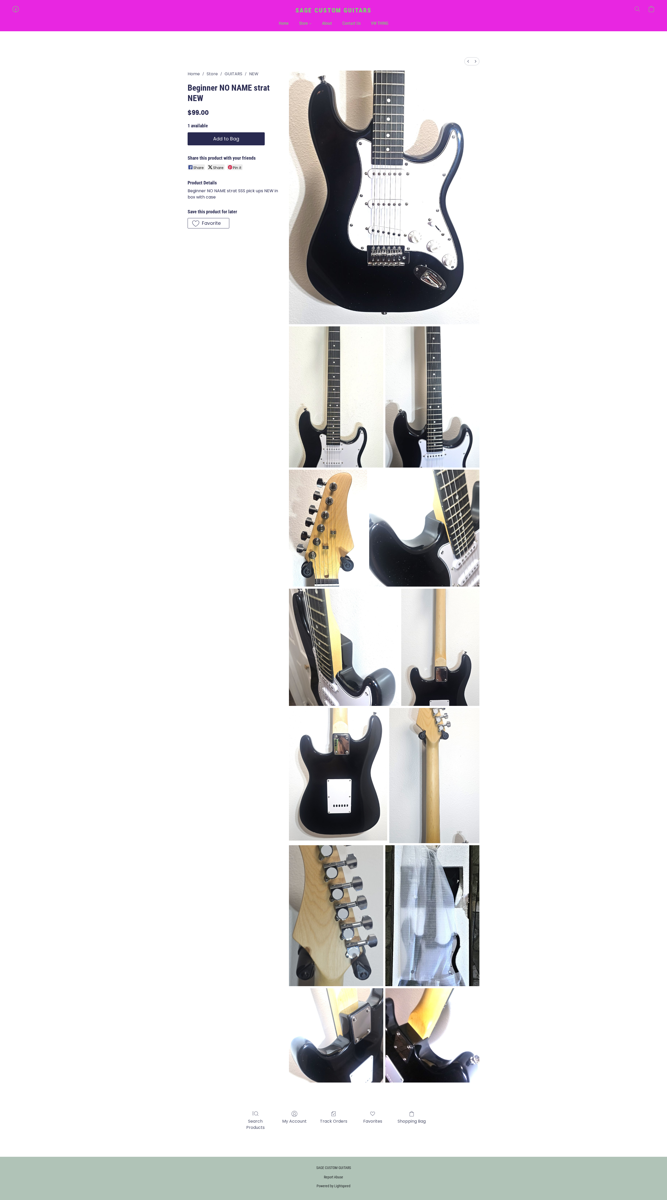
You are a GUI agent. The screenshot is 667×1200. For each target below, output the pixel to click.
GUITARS (233, 74)
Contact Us (351, 23)
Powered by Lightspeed (333, 1186)
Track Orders (333, 1121)
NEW (253, 74)
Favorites (372, 1121)
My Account (294, 1121)
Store (304, 23)
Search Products (255, 1124)
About (327, 23)
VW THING (379, 23)
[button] (333, 10)
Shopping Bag (412, 1121)
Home (284, 23)
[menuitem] (468, 61)
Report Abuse (333, 1177)
